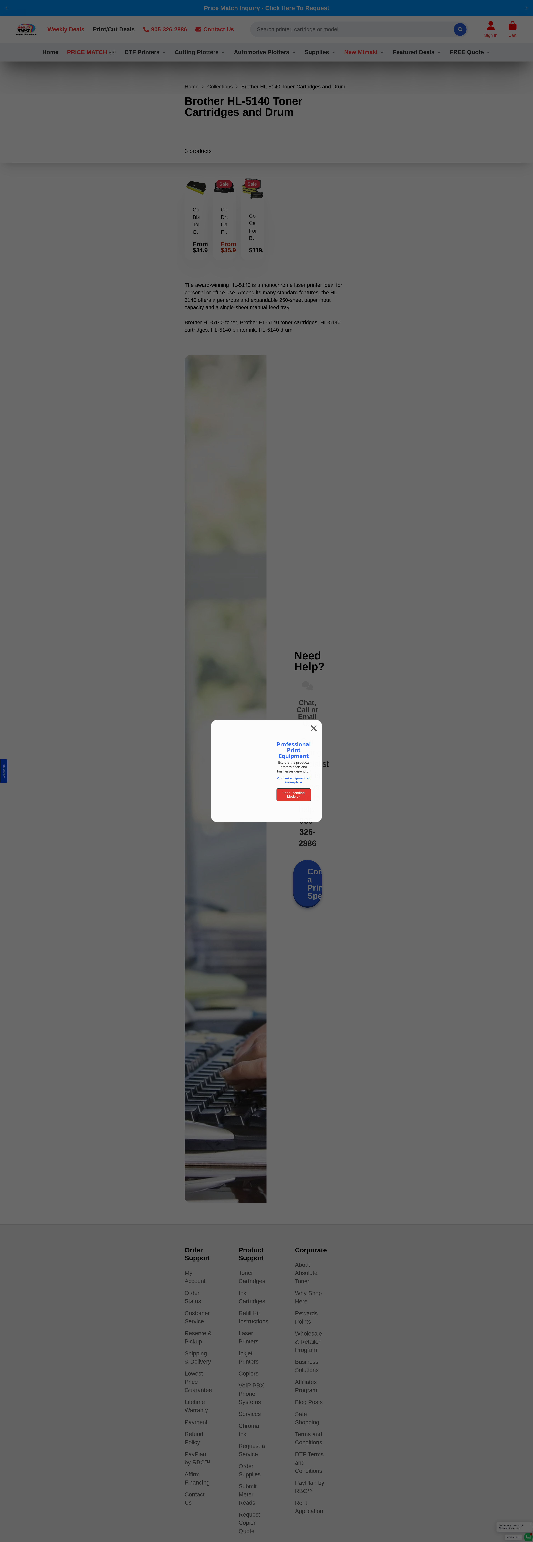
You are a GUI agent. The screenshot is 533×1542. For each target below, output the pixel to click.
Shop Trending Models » (294, 794)
